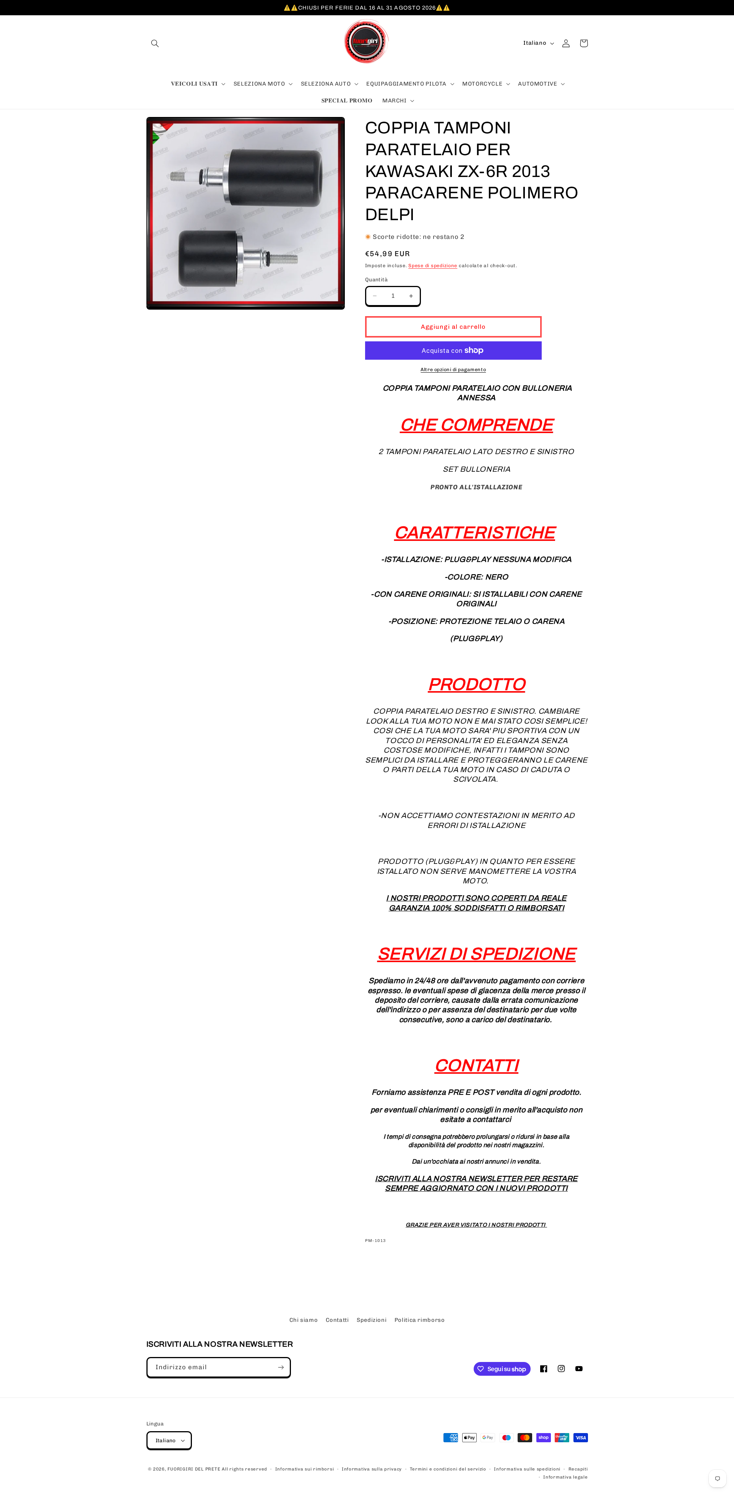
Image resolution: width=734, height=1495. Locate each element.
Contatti (337, 1319)
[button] (155, 43)
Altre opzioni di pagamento (453, 369)
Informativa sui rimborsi (304, 1469)
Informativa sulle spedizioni (527, 1469)
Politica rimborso (420, 1319)
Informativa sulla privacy (372, 1469)
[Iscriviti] (280, 1367)
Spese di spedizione (432, 265)
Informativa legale (565, 1477)
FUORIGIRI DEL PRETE (194, 1469)
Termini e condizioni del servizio (448, 1469)
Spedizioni (371, 1319)
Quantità (376, 279)
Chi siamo (303, 1319)
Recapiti (578, 1469)
